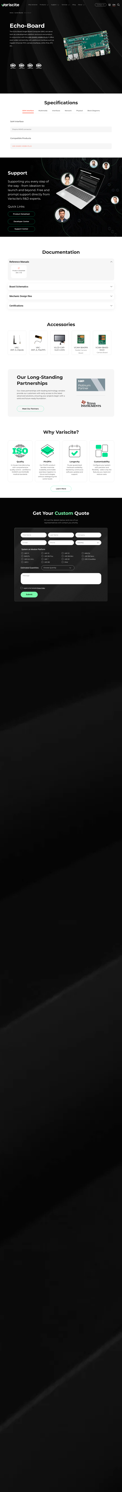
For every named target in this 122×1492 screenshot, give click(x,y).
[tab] (29, 111)
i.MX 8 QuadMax (90, 559)
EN (114, 5)
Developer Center (21, 221)
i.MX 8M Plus (48, 556)
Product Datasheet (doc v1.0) (18, 271)
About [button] (80, 4)
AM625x (87, 553)
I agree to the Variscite (34, 588)
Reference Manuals (19, 261)
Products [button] (43, 4)
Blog (74, 4)
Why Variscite (32, 4)
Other (66, 562)
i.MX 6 (26, 562)
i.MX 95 (46, 553)
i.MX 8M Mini (68, 556)
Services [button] (64, 4)
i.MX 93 (66, 553)
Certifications (16, 305)
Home (11, 12)
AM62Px (27, 556)
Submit (29, 594)
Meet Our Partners (30, 409)
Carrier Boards (19, 12)
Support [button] (54, 4)
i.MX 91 (26, 553)
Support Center (21, 229)
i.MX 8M (47, 562)
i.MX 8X (67, 559)
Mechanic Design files (20, 296)
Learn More (61, 489)
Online (109, 5)
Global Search (118, 5)
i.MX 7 (46, 559)
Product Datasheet (21, 214)
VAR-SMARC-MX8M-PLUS (38, 37)
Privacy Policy (41, 588)
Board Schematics (18, 286)
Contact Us (100, 5)
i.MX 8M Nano (89, 556)
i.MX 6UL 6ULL (29, 559)
